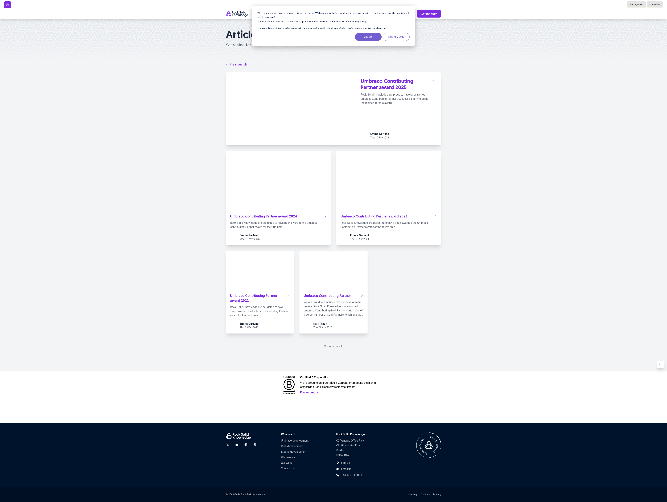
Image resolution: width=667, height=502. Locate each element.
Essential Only (396, 36)
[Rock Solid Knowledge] (237, 14)
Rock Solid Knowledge (253, 494)
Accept (368, 36)
